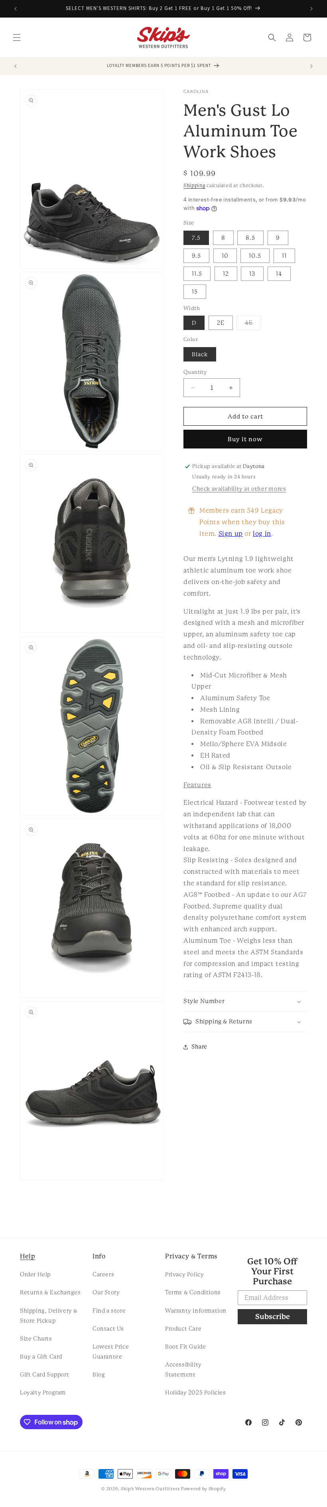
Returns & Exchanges (50, 1292)
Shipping (194, 185)
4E (253, 324)
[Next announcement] (311, 9)
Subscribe (272, 1316)
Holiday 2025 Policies (195, 1392)
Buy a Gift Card (41, 1356)
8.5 (250, 238)
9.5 (196, 256)
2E (221, 323)
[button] (17, 37)
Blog (99, 1374)
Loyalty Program (43, 1392)
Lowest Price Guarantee (111, 1351)
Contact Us (108, 1328)
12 (226, 274)
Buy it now (245, 439)
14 (279, 274)
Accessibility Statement (183, 1369)
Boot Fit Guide (185, 1346)
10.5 (255, 256)
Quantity (195, 372)
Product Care (183, 1328)
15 (195, 291)
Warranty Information (196, 1311)
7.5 (196, 238)
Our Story (106, 1292)
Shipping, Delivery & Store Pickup (49, 1316)
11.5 (197, 274)
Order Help (35, 1274)
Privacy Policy (184, 1274)
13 (252, 274)
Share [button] (199, 1046)
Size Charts (36, 1338)
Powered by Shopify (203, 1488)
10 (225, 256)
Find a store (109, 1311)
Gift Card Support (44, 1374)
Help (27, 1256)
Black (200, 354)
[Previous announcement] (15, 9)
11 (284, 256)
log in (262, 533)
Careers (103, 1274)
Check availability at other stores (239, 489)
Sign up (231, 533)
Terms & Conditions (193, 1292)
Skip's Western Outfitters (150, 1488)
